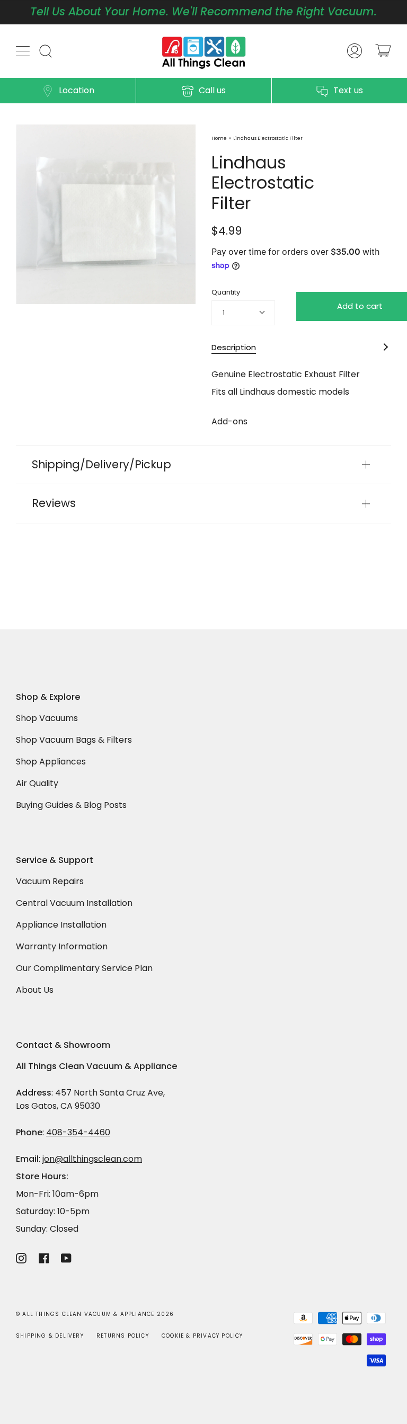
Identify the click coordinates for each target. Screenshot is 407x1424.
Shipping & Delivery (50, 1336)
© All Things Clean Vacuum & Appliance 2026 (95, 1314)
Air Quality (37, 783)
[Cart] (383, 51)
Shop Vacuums (47, 718)
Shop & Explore (48, 697)
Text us (348, 90)
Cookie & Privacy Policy (202, 1336)
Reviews (54, 503)
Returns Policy (122, 1336)
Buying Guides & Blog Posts (71, 805)
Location (76, 90)
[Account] (354, 51)
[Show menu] (24, 51)
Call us (212, 90)
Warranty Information (62, 946)
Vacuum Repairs (50, 881)
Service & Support (54, 860)
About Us (35, 990)
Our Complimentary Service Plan (84, 968)
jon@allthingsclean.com (92, 1159)
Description (233, 347)
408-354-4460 (78, 1132)
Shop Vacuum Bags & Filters (74, 740)
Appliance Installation (61, 925)
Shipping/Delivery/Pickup (101, 464)
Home (219, 138)
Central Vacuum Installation (74, 903)
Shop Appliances (51, 761)
